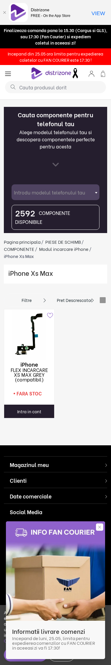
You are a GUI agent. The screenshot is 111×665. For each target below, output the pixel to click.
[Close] (4, 12)
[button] (91, 73)
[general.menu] (8, 73)
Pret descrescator (74, 300)
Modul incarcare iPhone (64, 249)
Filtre (27, 300)
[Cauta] (10, 86)
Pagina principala (22, 241)
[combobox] (55, 192)
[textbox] (55, 192)
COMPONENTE (19, 249)
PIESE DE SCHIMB (63, 241)
